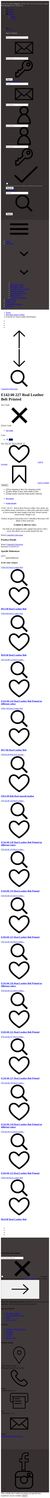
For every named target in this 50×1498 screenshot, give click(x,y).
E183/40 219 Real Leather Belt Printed (20, 891)
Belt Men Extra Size (18, 293)
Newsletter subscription (15, 1316)
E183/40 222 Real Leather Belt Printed (20, 1032)
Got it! (24, 1496)
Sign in (9, 79)
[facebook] (24, 1470)
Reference (5, 547)
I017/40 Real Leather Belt (13, 750)
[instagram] (24, 1488)
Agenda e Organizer (18, 298)
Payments (9, 1334)
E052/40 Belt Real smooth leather (17, 796)
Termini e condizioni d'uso (16, 1329)
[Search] (24, 212)
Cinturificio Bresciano (9, 389)
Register (10, 188)
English (13, 18)
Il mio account (11, 1320)
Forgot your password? (13, 81)
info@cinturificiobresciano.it (12, 1436)
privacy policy (30, 1279)
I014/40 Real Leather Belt (13, 1219)
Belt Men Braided (17, 291)
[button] (19, 586)
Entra (8, 1318)
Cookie (8, 1336)
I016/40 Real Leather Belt (13, 655)
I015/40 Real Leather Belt (13, 609)
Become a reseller (12, 1313)
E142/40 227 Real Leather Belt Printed (20, 1078)
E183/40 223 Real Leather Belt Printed (20, 1173)
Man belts (14, 283)
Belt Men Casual (17, 287)
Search (9, 214)
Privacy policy (11, 1338)
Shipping (9, 1331)
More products (16, 296)
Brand (3, 535)
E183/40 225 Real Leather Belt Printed (20, 937)
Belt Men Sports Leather (20, 289)
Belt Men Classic (17, 285)
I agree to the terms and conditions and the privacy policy (26, 185)
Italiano (13, 16)
